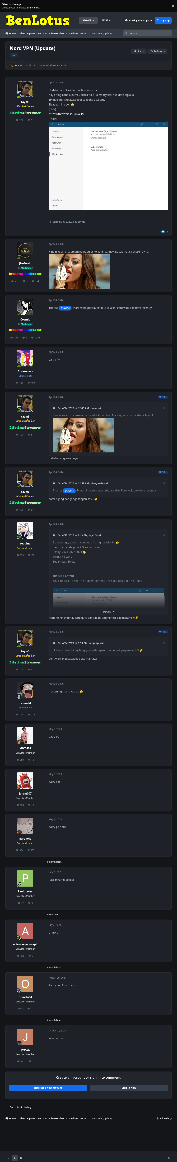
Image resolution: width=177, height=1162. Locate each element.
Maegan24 (97, 483)
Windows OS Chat (56, 65)
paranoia (25, 838)
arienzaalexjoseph (25, 944)
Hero (93, 408)
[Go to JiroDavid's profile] (25, 250)
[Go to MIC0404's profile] (25, 735)
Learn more (6, 6)
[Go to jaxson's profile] (25, 1037)
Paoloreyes (25, 891)
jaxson (25, 1050)
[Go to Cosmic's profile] (25, 307)
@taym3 (65, 307)
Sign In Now (129, 1087)
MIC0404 (25, 748)
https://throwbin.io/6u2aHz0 (67, 114)
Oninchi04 (25, 997)
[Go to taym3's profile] (11, 65)
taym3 (18, 65)
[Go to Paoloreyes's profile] (25, 878)
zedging (25, 543)
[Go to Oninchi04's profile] (25, 984)
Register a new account (48, 1087)
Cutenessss (25, 371)
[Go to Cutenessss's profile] (25, 358)
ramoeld (25, 703)
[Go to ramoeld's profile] (25, 690)
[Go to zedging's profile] (25, 530)
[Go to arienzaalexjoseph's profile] (25, 931)
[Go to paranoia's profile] (25, 826)
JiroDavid (25, 263)
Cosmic (25, 319)
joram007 (25, 793)
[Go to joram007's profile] (25, 780)
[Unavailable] (108, 124)
